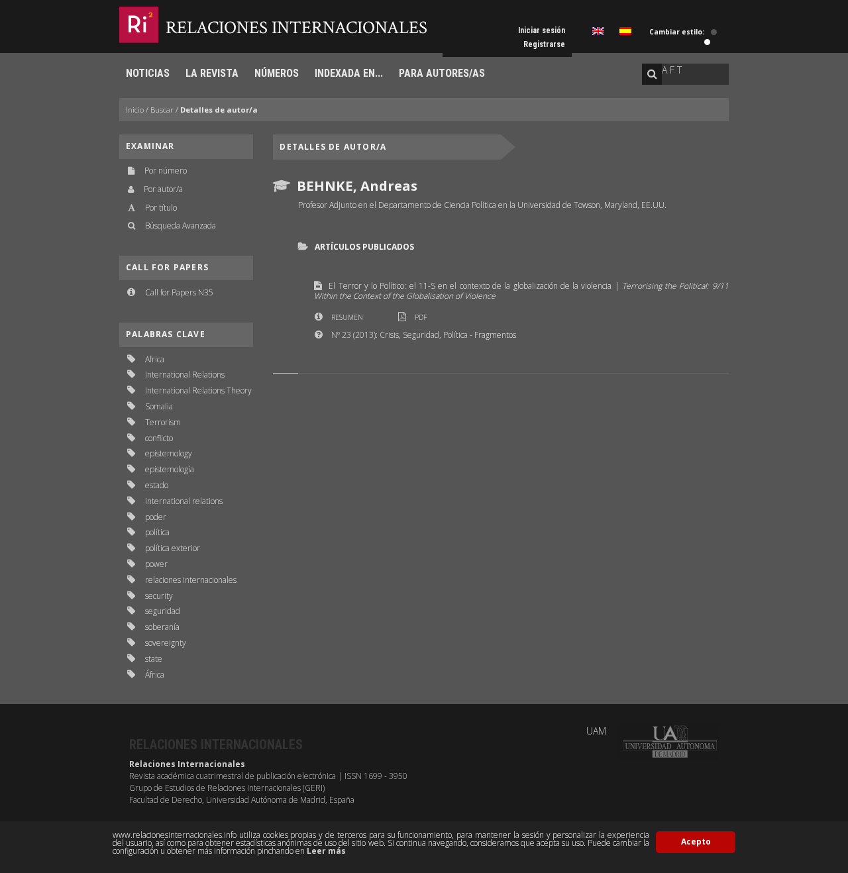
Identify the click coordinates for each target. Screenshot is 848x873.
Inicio (135, 110)
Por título (161, 207)
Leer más (326, 850)
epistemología (169, 469)
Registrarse (544, 44)
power (156, 564)
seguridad (162, 611)
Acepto (696, 841)
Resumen (347, 317)
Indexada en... (349, 73)
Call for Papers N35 (179, 292)
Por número (165, 170)
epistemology (168, 453)
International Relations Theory (198, 390)
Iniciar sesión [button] (541, 30)
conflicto (159, 438)
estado (156, 485)
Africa (154, 359)
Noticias (148, 73)
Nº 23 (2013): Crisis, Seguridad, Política (399, 334)
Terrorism (163, 422)
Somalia (159, 406)
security (159, 595)
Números (276, 73)
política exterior (172, 548)
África (154, 674)
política (157, 532)
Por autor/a (163, 189)
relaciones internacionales (191, 580)
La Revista (212, 73)
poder (155, 517)
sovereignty (165, 642)
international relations (184, 501)
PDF (421, 317)
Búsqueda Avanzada (180, 225)
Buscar (162, 110)
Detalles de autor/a (219, 110)
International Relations (185, 374)
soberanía (162, 627)
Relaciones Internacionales (296, 27)
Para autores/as (442, 73)
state (153, 658)
